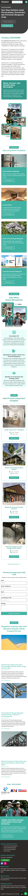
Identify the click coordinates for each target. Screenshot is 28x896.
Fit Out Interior (7, 851)
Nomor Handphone (6, 586)
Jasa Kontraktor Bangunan (10, 847)
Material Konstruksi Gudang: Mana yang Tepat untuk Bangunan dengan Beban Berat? (13, 763)
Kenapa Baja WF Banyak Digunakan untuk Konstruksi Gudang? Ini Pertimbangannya (12, 714)
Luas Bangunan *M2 (6, 597)
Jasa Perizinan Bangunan (10, 849)
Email (2, 592)
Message (3, 603)
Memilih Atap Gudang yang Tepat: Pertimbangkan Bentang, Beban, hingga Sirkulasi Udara (13, 666)
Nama (2, 580)
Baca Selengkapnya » (6, 680)
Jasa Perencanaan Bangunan (11, 846)
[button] (26, 2)
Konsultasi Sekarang (7, 836)
